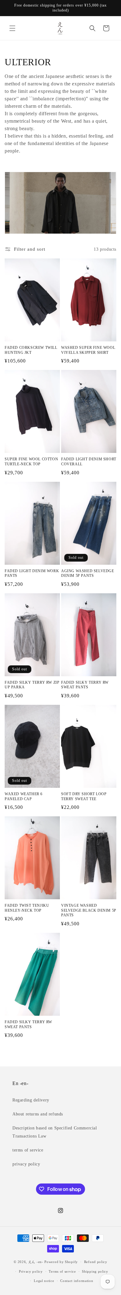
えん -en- (35, 1262)
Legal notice (44, 1281)
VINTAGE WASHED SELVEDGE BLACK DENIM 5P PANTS (88, 910)
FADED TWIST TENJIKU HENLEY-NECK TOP (27, 908)
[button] (12, 28)
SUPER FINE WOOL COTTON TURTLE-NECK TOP (31, 461)
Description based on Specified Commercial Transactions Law (54, 1132)
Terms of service (62, 1271)
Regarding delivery (30, 1100)
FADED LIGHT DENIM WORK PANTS (32, 573)
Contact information (76, 1281)
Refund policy (95, 1262)
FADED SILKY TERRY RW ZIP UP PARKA (32, 685)
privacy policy (26, 1164)
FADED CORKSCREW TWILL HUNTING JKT (31, 350)
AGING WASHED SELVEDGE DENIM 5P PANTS (87, 573)
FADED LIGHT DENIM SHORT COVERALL (88, 461)
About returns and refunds (37, 1114)
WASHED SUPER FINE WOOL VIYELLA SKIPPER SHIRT (88, 350)
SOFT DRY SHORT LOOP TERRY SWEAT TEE (83, 796)
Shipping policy (95, 1271)
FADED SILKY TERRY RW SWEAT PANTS (85, 685)
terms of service (27, 1150)
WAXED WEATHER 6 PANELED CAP (24, 796)
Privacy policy (31, 1271)
